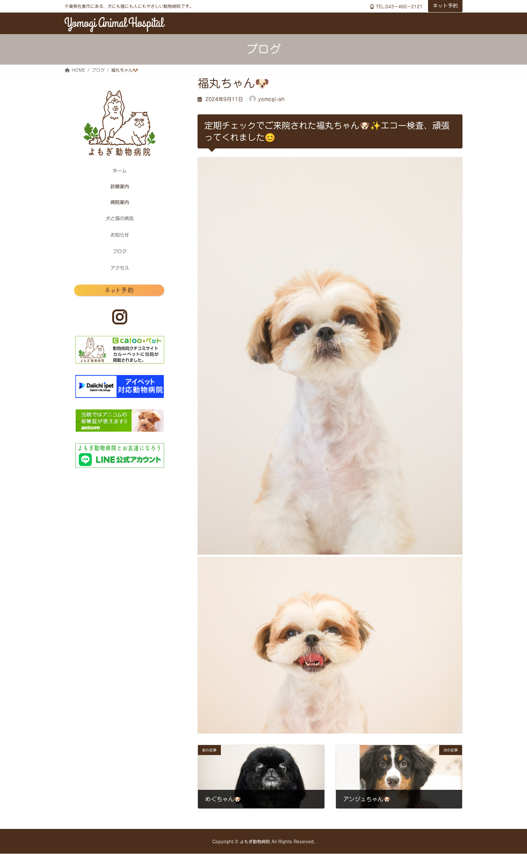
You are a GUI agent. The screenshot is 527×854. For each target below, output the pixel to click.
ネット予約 (445, 5)
